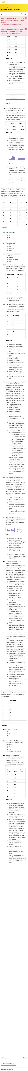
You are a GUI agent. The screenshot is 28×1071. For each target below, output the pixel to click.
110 (3, 232)
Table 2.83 (8, 766)
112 (3, 254)
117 (3, 517)
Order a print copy (8, 1063)
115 (3, 382)
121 (3, 740)
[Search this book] (21, 14)
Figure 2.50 (13, 517)
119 (3, 633)
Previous (5, 1058)
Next (24, 1057)
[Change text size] (25, 14)
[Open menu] (2, 14)
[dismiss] (26, 18)
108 (3, 22)
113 (3, 265)
